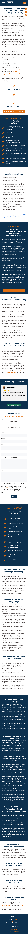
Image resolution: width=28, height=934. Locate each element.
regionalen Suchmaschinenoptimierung (9, 72)
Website (3, 451)
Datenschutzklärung (5, 488)
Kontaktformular (21, 371)
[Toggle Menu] (24, 3)
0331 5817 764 (16, 919)
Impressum (14, 929)
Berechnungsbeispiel (15, 70)
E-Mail (2, 445)
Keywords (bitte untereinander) (9, 457)
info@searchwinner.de (11, 372)
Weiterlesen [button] (5, 399)
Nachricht (3, 470)
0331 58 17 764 (8, 374)
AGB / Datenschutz (14, 931)
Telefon (3, 438)
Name (2, 432)
